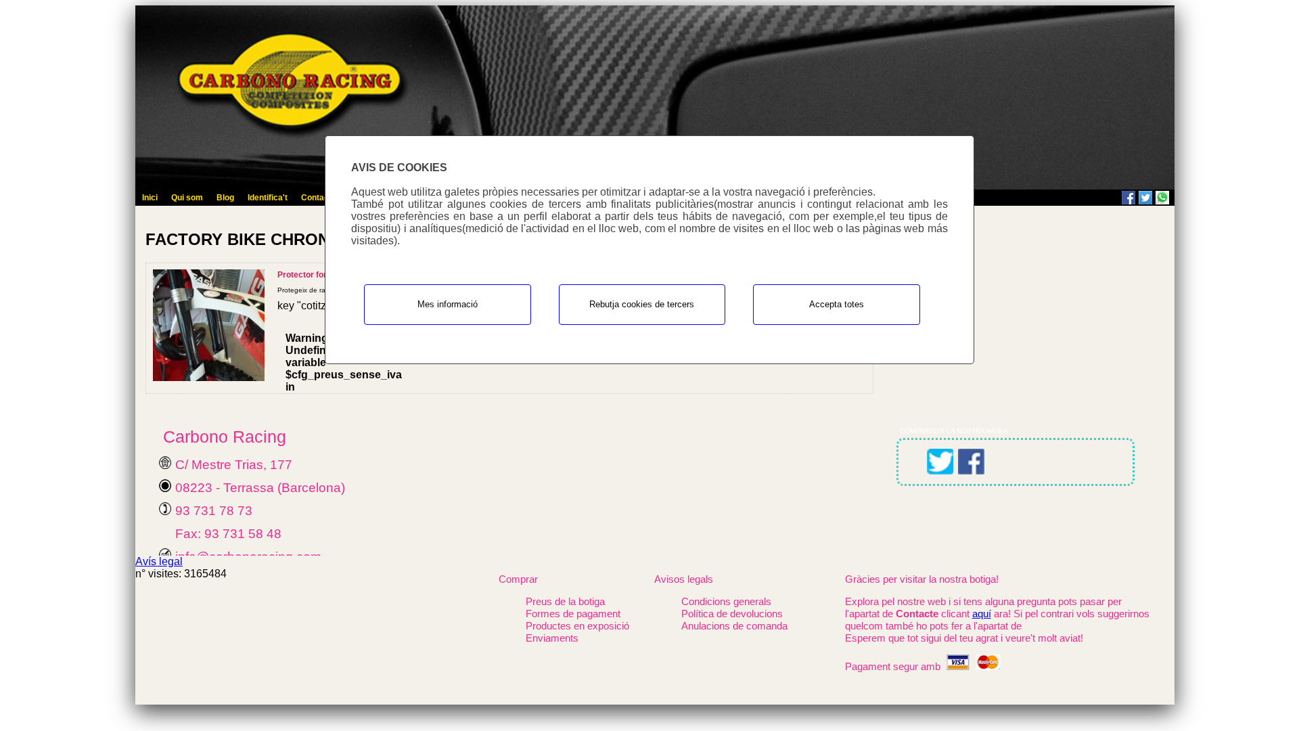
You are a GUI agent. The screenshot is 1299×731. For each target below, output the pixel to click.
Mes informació (447, 304)
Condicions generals (726, 601)
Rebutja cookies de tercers (641, 304)
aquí (981, 613)
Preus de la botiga (565, 601)
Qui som (187, 197)
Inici (150, 197)
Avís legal (159, 561)
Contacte (318, 197)
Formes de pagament (573, 613)
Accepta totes (836, 304)
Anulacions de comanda (734, 626)
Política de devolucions (732, 613)
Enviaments (552, 638)
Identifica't (268, 197)
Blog (225, 197)
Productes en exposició (577, 626)
